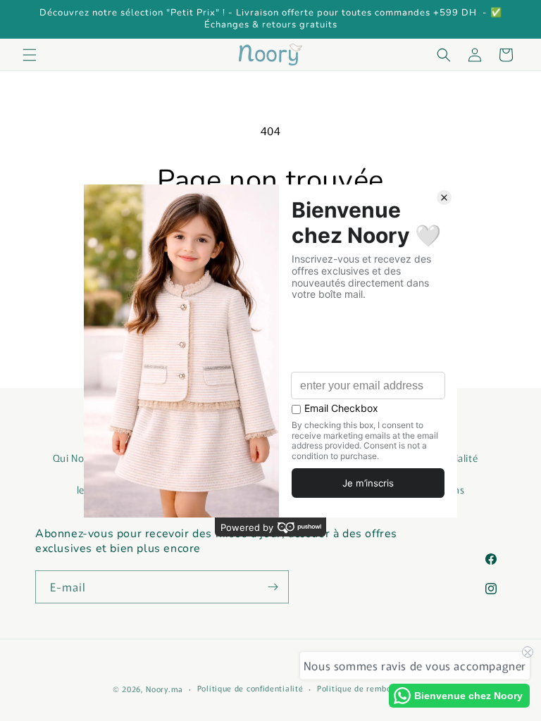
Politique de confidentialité (250, 688)
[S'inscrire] (272, 586)
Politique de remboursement (372, 688)
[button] (29, 54)
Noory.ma (164, 688)
